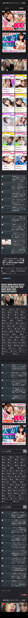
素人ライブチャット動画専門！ (9, 291)
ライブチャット (6, 287)
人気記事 (21, 602)
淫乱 (18, 287)
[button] (25, 451)
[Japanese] (24, 595)
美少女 (9, 289)
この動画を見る (6, 278)
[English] (23, 595)
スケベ (16, 284)
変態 (13, 287)
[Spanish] (26, 595)
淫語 (22, 287)
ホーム (7, 602)
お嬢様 (10, 284)
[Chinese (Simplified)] (21, 595)
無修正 (4, 289)
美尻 (15, 289)
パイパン (22, 284)
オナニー (5, 284)
